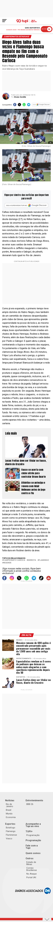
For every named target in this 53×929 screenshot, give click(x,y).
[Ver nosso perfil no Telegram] (34, 579)
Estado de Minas (31, 863)
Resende (7, 563)
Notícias (9, 800)
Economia (11, 817)
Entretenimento (34, 800)
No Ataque (31, 873)
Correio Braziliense (31, 869)
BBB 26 (29, 804)
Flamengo (44, 560)
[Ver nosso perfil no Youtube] (48, 579)
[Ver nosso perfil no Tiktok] (41, 579)
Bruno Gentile (20, 97)
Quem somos (33, 853)
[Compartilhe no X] (19, 105)
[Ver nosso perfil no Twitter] (19, 579)
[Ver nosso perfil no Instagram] (12, 579)
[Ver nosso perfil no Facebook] (4, 579)
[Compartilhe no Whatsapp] (24, 105)
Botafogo (10, 827)
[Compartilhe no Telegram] (28, 105)
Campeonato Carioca (14, 560)
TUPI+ (29, 831)
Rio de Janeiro (9, 805)
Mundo (9, 813)
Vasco (9, 838)
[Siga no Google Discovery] (41, 105)
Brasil (8, 810)
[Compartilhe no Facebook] (14, 105)
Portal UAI (31, 877)
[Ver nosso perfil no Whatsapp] (26, 579)
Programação (33, 835)
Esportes (10, 824)
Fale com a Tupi (32, 846)
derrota (32, 560)
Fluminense (11, 835)
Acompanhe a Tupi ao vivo (33, 825)
